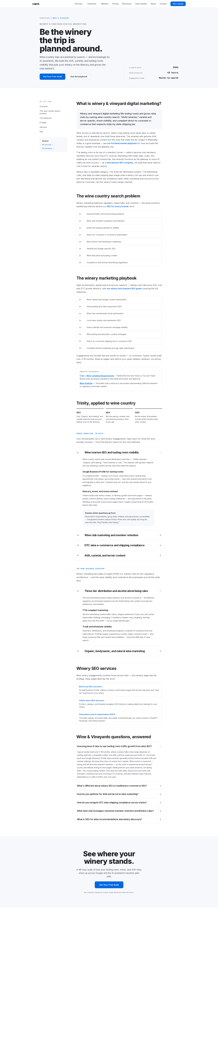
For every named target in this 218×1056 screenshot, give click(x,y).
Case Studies (141, 4)
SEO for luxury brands (118, 206)
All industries (47, 148)
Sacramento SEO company (120, 162)
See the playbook (79, 76)
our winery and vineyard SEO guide (124, 288)
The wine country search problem (50, 112)
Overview (44, 106)
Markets (104, 4)
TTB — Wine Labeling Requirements (97, 376)
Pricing (115, 4)
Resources (126, 4)
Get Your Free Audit (52, 76)
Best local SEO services (90, 686)
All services (46, 145)
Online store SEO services (91, 700)
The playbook (45, 118)
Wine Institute (86, 383)
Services (79, 4)
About (153, 4)
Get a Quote (178, 4)
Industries (92, 4)
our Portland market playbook (122, 143)
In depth (43, 122)
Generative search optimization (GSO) (97, 714)
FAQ (41, 131)
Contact (163, 4)
